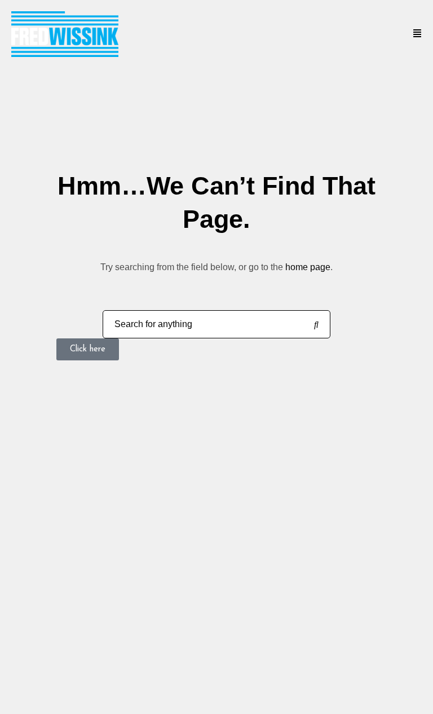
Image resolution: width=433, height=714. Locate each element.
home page (307, 267)
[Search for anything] (316, 325)
